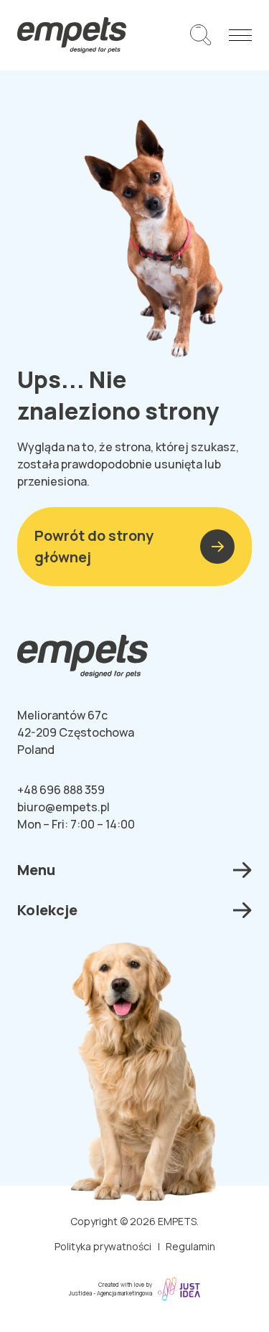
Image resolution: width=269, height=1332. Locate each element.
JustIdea (80, 1293)
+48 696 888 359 (61, 790)
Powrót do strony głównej (94, 546)
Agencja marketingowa (124, 1293)
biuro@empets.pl (63, 807)
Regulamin (190, 1246)
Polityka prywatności (103, 1246)
